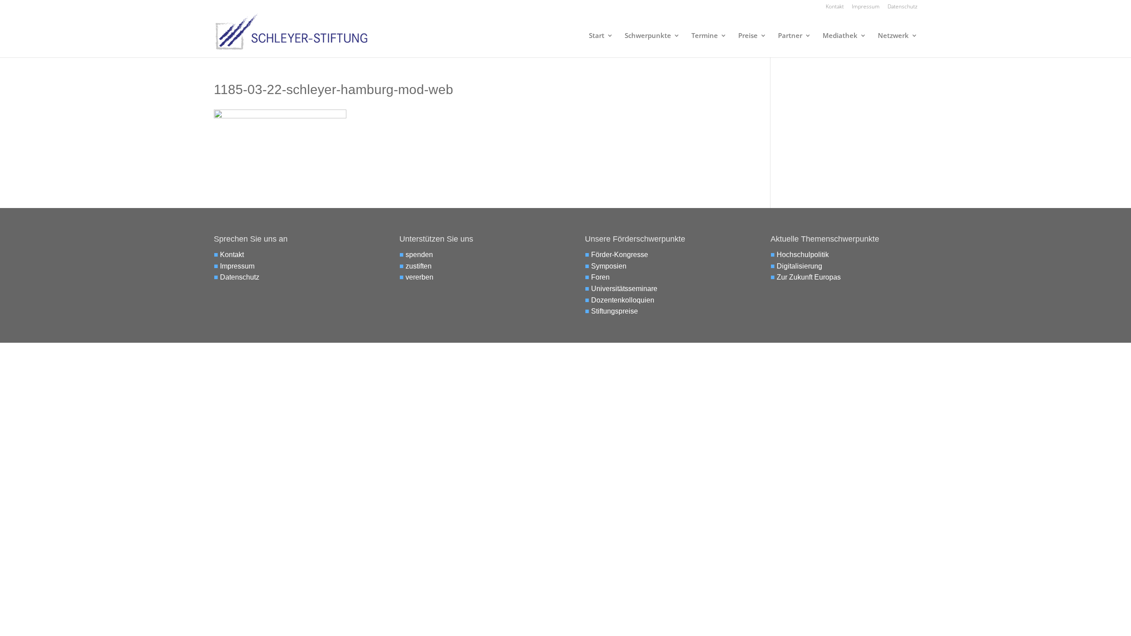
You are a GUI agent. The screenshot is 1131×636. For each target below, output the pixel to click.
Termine (704, 36)
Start (596, 36)
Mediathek (840, 36)
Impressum (866, 7)
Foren (600, 277)
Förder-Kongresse (619, 254)
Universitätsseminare (624, 288)
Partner (790, 36)
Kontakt (835, 7)
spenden (419, 254)
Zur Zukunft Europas (809, 277)
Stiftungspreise (614, 311)
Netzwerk (893, 36)
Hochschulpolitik (803, 254)
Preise (748, 36)
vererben (419, 277)
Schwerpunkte (648, 36)
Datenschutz (903, 7)
